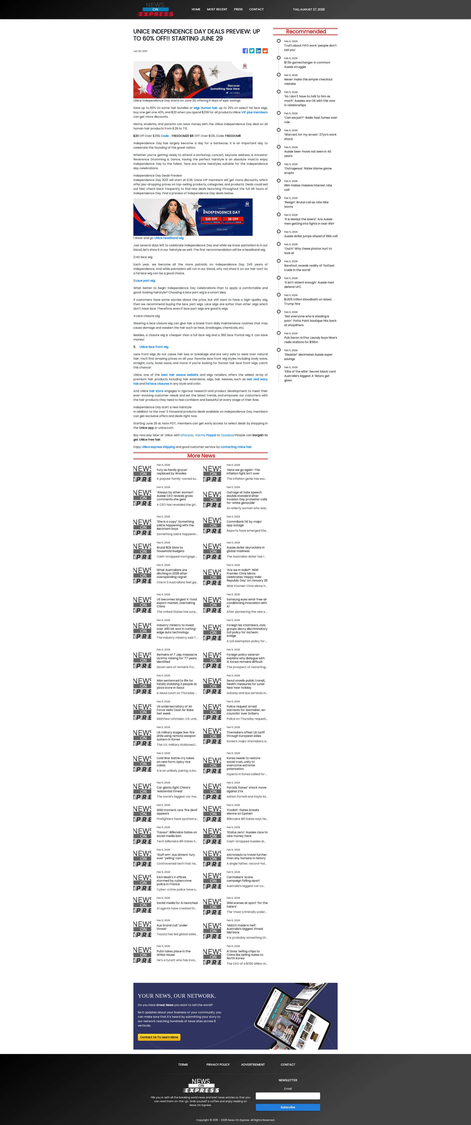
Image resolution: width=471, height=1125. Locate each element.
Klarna (199, 435)
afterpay (186, 435)
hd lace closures (157, 383)
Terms (183, 1064)
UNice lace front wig (153, 347)
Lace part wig (145, 280)
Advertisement (253, 1064)
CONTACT (256, 9)
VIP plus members (254, 112)
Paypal (211, 435)
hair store (156, 391)
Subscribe (288, 1107)
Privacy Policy (218, 1064)
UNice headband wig (169, 238)
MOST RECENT (217, 9)
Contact (288, 1064)
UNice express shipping (158, 447)
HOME (196, 9)
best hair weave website (179, 375)
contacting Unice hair (236, 447)
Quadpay (227, 435)
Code (165, 136)
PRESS (238, 9)
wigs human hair (205, 108)
